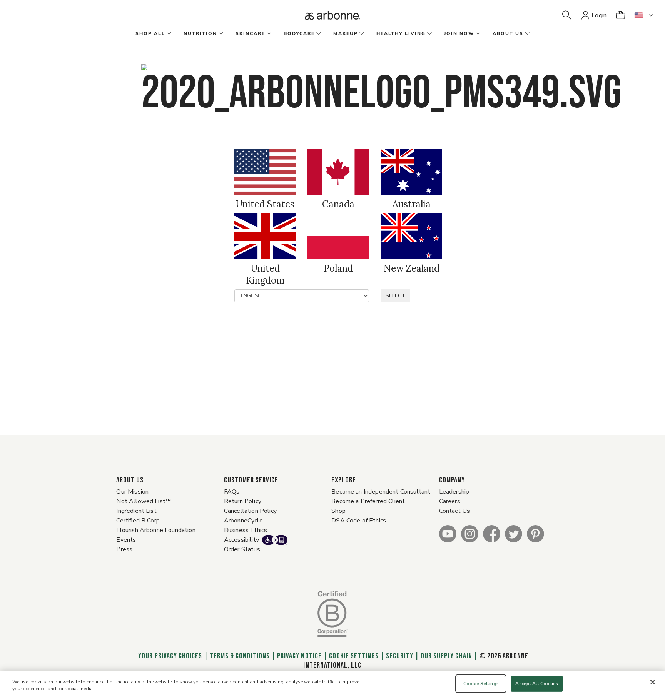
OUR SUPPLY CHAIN (446, 656)
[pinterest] (535, 533)
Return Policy (242, 501)
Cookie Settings (354, 656)
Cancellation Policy (250, 511)
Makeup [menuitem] (345, 33)
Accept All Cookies (536, 684)
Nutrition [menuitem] (200, 33)
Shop (338, 511)
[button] (566, 15)
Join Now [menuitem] (459, 33)
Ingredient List (136, 511)
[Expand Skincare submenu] (268, 34)
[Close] (652, 682)
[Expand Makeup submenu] (361, 34)
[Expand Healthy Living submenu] (429, 34)
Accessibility (241, 540)
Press (124, 549)
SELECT (395, 295)
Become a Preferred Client (368, 501)
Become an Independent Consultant (380, 491)
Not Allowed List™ (143, 501)
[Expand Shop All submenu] (168, 34)
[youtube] (447, 533)
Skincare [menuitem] (250, 33)
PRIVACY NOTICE (299, 656)
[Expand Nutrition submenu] (220, 34)
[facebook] (491, 533)
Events (126, 540)
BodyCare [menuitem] (299, 33)
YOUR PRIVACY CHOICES (169, 656)
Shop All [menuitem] (150, 33)
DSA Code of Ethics (358, 520)
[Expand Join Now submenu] (477, 34)
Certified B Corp (138, 520)
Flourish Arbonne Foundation (155, 530)
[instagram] (469, 533)
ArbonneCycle (243, 520)
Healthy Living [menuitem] (401, 33)
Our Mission (132, 491)
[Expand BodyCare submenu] (318, 34)
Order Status (242, 549)
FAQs (232, 491)
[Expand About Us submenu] (526, 34)
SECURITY (399, 656)
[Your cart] (620, 15)
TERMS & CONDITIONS (240, 656)
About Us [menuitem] (508, 33)
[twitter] (513, 533)
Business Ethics (245, 530)
